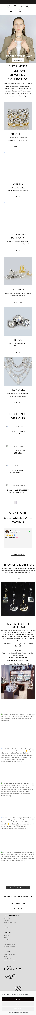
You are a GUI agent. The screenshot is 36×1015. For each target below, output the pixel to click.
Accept (18, 999)
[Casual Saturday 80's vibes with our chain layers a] (18, 730)
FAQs (5, 925)
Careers (6, 939)
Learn (18, 578)
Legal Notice (7, 958)
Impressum (25, 1012)
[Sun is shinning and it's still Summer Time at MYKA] (18, 868)
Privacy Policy (18, 1012)
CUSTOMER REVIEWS (9, 944)
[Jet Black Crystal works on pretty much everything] (18, 764)
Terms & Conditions (9, 954)
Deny (18, 1004)
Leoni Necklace (18, 431)
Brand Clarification (10, 961)
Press (5, 937)
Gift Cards (7, 927)
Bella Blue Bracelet (18, 490)
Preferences (18, 1009)
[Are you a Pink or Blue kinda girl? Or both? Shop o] (18, 833)
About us (6, 935)
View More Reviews (18, 554)
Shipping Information (10, 923)
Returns (6, 920)
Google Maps (15, 653)
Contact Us (7, 918)
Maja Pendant (18, 451)
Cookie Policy (11, 1012)
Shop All (18, 146)
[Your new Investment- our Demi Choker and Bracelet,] (18, 799)
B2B (5, 942)
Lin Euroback (18, 470)
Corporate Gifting (9, 946)
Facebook (25, 653)
